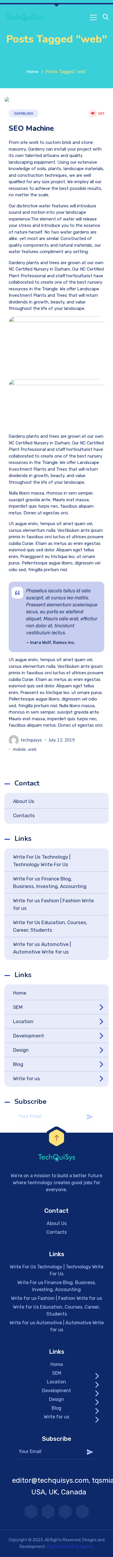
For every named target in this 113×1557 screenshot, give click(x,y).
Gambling (23, 113)
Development (28, 1036)
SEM (18, 1007)
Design (21, 1050)
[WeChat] (82, 1512)
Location (23, 1021)
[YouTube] (31, 1512)
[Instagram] (48, 1512)
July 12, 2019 (62, 740)
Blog (18, 1064)
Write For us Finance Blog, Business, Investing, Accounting (49, 882)
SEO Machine (31, 128)
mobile (19, 749)
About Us (23, 801)
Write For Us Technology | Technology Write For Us (41, 860)
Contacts (24, 815)
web (32, 749)
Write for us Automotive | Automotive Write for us (42, 948)
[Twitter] (65, 1512)
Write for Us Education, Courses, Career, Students (50, 926)
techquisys (31, 740)
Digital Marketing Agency (71, 1546)
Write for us (26, 1078)
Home (32, 71)
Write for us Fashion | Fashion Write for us (53, 904)
